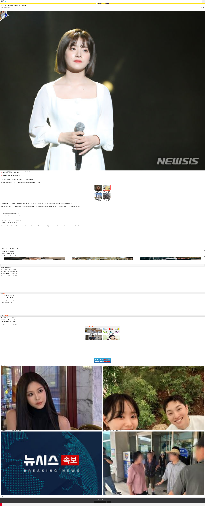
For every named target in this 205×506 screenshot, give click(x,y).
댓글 (102, 265)
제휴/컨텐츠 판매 (100, 499)
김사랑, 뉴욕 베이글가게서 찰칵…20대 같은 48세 (11, 220)
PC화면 (96, 502)
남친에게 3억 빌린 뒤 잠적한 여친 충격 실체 (10, 213)
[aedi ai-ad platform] (6, 11)
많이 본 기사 (3, 365)
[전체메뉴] (203, 1)
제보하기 (99, 502)
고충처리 (109, 499)
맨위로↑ (108, 502)
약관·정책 (105, 499)
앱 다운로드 (104, 502)
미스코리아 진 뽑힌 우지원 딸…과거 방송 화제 (11, 215)
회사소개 (95, 499)
